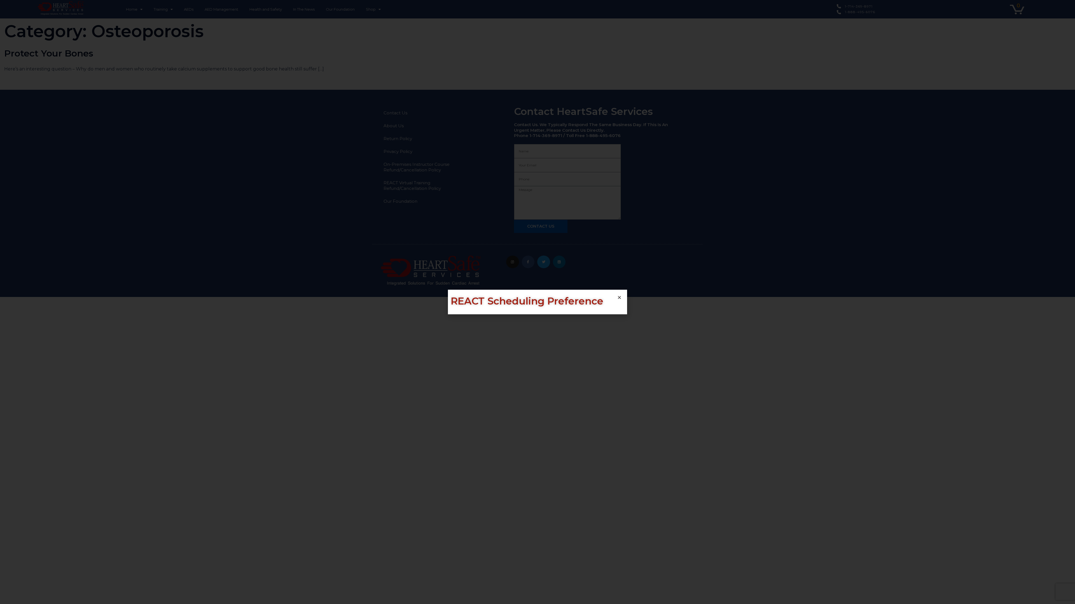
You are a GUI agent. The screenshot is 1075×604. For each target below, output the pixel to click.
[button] (619, 297)
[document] (537, 302)
